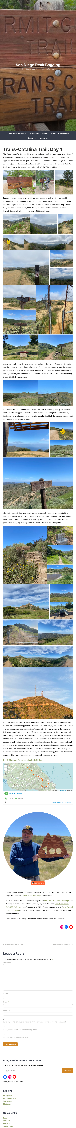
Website (6, 1010)
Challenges (63, 133)
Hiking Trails (7, 1095)
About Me (44, 138)
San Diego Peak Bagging (38, 65)
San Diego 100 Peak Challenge (56, 900)
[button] (19, 182)
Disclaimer (6, 1123)
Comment (7, 962)
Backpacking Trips (9, 1098)
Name (6, 994)
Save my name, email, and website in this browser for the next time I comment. (34, 1022)
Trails (53, 133)
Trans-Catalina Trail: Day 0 (14, 944)
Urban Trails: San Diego (16, 133)
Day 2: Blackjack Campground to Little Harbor (22, 760)
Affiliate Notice (8, 1126)
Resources (32, 138)
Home (5, 1118)
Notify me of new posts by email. (16, 1037)
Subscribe (67, 1070)
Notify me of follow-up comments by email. (20, 1030)
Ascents (44, 133)
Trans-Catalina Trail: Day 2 (61, 944)
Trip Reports (34, 133)
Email (6, 1002)
